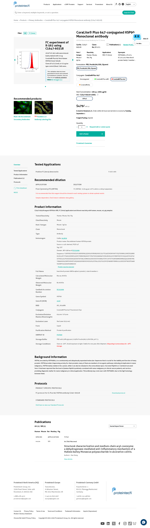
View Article (68, 459)
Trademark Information (72, 511)
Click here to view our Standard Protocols (50, 405)
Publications (114, 45)
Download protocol (118, 393)
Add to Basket (84, 134)
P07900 (59, 335)
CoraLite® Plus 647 (119, 79)
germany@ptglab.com (83, 499)
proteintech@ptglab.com (22, 499)
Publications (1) (19, 178)
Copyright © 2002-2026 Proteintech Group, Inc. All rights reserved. (61, 518)
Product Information (20, 174)
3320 (58, 301)
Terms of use (40, 511)
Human (37, 431)
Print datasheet (21, 188)
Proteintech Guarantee (84, 143)
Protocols (17, 182)
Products (23, 20)
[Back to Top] (137, 522)
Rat (48, 431)
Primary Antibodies (36, 20)
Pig (59, 431)
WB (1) (43, 426)
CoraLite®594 (85, 85)
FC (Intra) (32, 33)
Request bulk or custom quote (100, 127)
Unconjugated (84, 79)
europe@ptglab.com (52, 499)
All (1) (37, 426)
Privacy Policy (28, 511)
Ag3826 (64, 238)
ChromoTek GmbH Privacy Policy (25, 518)
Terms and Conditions (55, 511)
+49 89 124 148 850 (83, 496)
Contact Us (17, 511)
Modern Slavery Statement (23, 514)
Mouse (43, 431)
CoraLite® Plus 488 (102, 79)
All (25, 33)
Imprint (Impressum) (90, 511)
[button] (144, 522)
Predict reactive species (66, 267)
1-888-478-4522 (19, 496)
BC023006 (76, 250)
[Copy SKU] (97, 94)
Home (16, 20)
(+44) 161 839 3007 (52, 496)
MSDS (16, 192)
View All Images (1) (54, 80)
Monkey (54, 431)
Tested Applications (20, 171)
